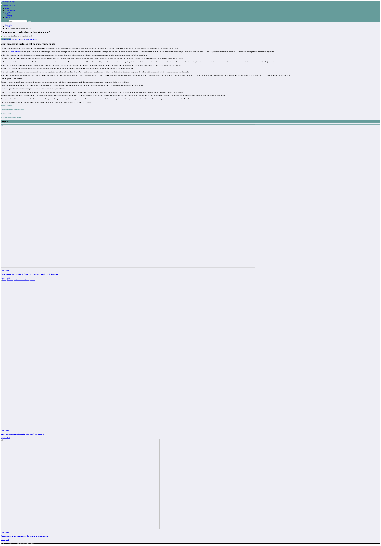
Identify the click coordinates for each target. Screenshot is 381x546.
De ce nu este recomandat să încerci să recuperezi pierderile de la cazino (29, 274)
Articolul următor (6, 113)
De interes (8, 12)
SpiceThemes (29, 543)
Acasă (7, 8)
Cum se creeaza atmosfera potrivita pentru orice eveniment (24, 536)
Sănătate (7, 14)
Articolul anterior (6, 105)
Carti (2, 39)
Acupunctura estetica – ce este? (11, 117)
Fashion (7, 17)
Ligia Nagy (14, 39)
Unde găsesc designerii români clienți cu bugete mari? (22, 434)
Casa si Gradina (10, 10)
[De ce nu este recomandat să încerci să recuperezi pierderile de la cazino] (128, 267)
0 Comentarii (33, 39)
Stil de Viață (8, 16)
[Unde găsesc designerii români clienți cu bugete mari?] (149, 280)
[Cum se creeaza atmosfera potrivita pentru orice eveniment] (80, 529)
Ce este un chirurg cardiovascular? (12, 109)
